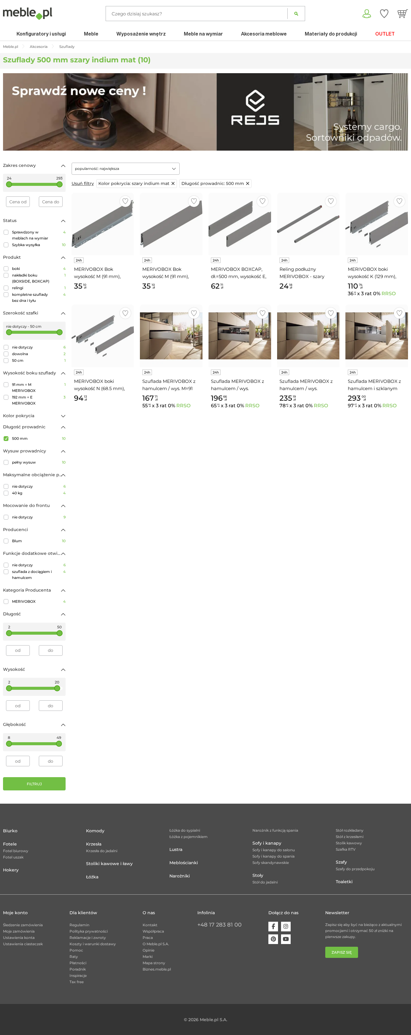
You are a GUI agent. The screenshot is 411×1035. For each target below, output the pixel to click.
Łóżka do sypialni (184, 830)
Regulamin (79, 925)
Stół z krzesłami (349, 836)
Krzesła (93, 844)
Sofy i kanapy (266, 843)
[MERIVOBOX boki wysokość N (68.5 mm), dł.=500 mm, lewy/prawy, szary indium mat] (103, 336)
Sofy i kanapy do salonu (273, 850)
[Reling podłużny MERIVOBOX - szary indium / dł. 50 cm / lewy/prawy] (308, 224)
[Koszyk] (402, 13)
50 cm (39, 360)
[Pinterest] (273, 939)
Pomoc (76, 950)
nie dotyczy (39, 347)
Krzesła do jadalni (101, 851)
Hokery (11, 870)
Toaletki (344, 881)
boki (39, 268)
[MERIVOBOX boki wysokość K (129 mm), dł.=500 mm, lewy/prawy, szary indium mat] (376, 224)
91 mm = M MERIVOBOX (39, 387)
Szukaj (296, 13)
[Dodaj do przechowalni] (125, 201)
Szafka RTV (346, 849)
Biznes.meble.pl (157, 969)
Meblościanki (183, 862)
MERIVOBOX (39, 601)
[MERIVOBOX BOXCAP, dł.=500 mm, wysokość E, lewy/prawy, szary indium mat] (240, 224)
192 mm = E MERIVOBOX (39, 400)
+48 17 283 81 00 (219, 925)
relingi (39, 288)
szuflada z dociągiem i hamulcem (39, 574)
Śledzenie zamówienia (23, 925)
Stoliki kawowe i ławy (109, 863)
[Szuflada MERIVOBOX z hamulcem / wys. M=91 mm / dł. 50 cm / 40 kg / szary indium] (171, 336)
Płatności (78, 963)
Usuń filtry (83, 183)
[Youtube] (286, 939)
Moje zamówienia (19, 931)
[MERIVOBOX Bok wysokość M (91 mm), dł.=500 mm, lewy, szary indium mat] (103, 224)
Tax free (77, 982)
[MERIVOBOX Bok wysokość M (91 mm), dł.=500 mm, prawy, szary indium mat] (171, 224)
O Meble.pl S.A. (156, 944)
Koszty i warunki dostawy (93, 944)
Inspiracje (78, 975)
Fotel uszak (13, 857)
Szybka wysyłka (39, 244)
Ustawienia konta (19, 937)
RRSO (389, 293)
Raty (74, 956)
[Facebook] (273, 926)
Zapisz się (342, 952)
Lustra (175, 849)
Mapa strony (154, 963)
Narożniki (179, 876)
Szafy (341, 862)
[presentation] (12, 112)
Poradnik (78, 969)
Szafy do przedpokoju (355, 869)
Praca (148, 937)
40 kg (39, 493)
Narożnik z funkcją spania (275, 830)
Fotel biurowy (15, 851)
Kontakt (150, 925)
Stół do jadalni (265, 882)
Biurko (10, 830)
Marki (148, 956)
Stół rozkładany (349, 830)
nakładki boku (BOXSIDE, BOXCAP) (39, 278)
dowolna (39, 354)
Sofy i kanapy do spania (273, 856)
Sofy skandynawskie (270, 862)
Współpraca (153, 931)
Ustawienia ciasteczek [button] (23, 944)
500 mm (39, 438)
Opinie (148, 950)
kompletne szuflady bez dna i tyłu (39, 297)
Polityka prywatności (89, 931)
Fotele (10, 844)
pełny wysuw (39, 462)
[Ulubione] (384, 13)
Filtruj (34, 784)
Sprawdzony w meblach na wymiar (39, 235)
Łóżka (92, 877)
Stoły (257, 875)
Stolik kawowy (349, 843)
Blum (39, 541)
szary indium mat (133, 183)
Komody (95, 830)
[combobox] (126, 169)
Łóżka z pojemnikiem (188, 836)
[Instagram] (286, 926)
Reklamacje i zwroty (88, 937)
